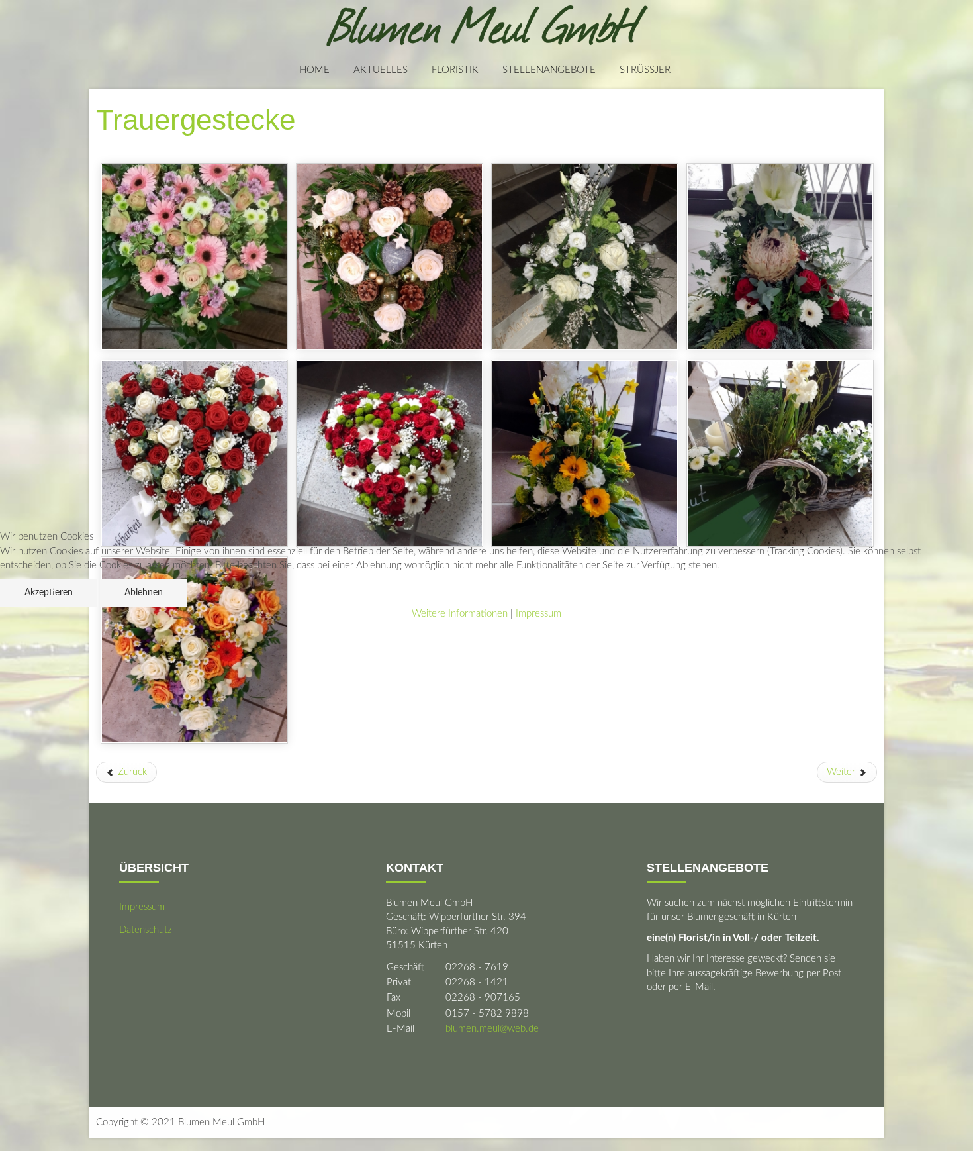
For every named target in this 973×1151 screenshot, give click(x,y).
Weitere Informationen (460, 614)
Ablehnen (143, 592)
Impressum (538, 614)
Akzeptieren (48, 592)
